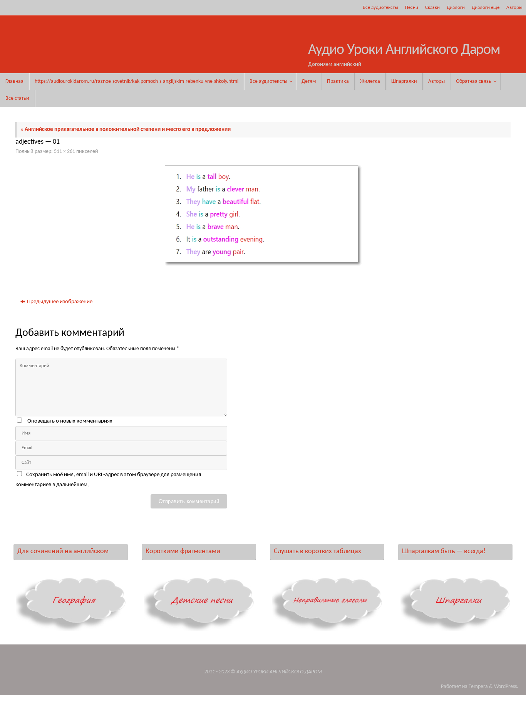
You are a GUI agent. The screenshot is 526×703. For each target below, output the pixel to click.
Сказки (432, 7)
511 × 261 (64, 151)
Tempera (478, 686)
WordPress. (506, 686)
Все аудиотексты (380, 7)
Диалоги (456, 7)
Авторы (514, 7)
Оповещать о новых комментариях (69, 421)
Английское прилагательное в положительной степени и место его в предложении (125, 130)
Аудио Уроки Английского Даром (404, 50)
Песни (411, 7)
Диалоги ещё (485, 7)
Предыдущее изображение (59, 302)
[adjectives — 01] (263, 215)
